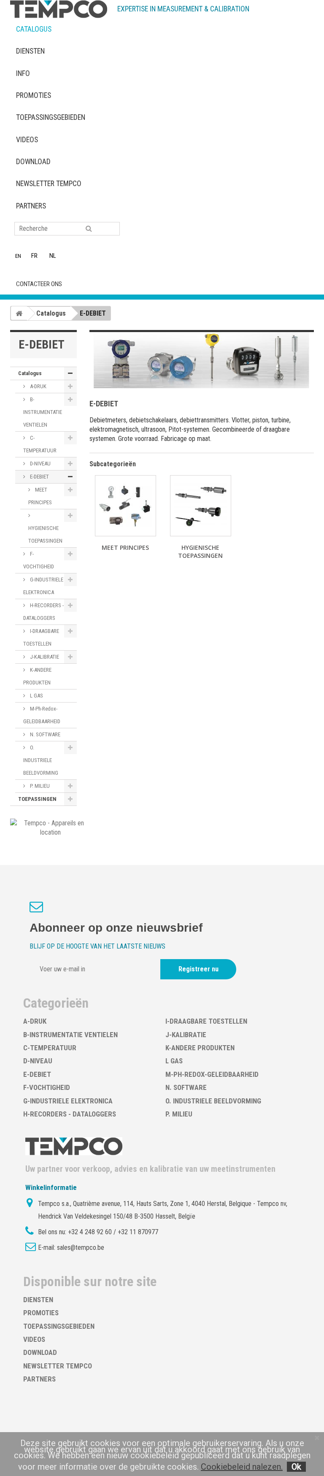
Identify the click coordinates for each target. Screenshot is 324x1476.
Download (33, 161)
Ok (296, 1467)
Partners (31, 206)
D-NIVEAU (40, 463)
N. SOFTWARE (44, 734)
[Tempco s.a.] (58, 9)
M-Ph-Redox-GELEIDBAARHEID (41, 715)
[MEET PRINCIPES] (125, 505)
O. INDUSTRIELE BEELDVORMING (40, 760)
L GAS (36, 695)
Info (23, 73)
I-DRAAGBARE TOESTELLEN (41, 637)
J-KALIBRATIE (44, 657)
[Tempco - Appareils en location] (50, 827)
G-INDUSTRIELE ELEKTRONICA (43, 585)
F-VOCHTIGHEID (38, 560)
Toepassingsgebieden (50, 117)
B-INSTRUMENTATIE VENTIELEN (42, 412)
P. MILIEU (39, 786)
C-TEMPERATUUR (40, 444)
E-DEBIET (39, 476)
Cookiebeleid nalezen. (242, 1467)
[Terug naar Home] (19, 313)
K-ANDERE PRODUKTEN (37, 676)
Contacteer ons (39, 284)
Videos (27, 139)
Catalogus (33, 29)
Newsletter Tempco (48, 183)
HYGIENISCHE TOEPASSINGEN (45, 534)
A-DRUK (37, 386)
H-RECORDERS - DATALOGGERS (43, 611)
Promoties (33, 95)
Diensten (30, 51)
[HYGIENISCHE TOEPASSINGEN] (200, 505)
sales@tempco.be (80, 1248)
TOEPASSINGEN (37, 799)
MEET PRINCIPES (40, 496)
